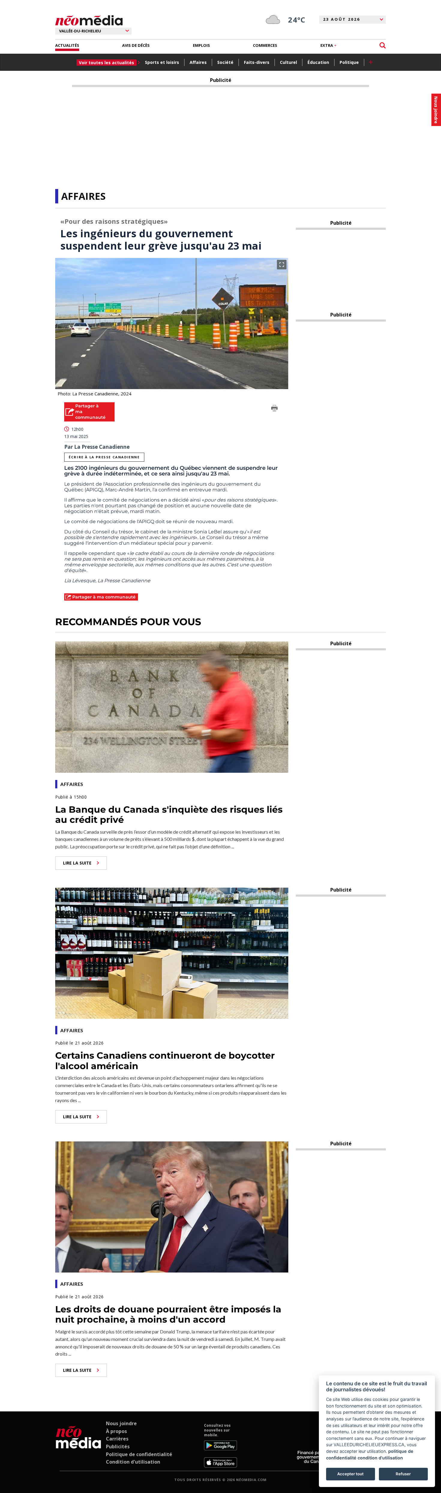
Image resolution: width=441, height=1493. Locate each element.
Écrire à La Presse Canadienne (104, 457)
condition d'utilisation (380, 1457)
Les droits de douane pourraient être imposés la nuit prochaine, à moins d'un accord (168, 1314)
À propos (116, 1431)
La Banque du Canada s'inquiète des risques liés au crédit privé (169, 815)
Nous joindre (121, 1423)
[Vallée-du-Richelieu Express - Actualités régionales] (89, 20)
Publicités (118, 1446)
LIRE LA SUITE (77, 863)
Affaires (198, 62)
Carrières (117, 1438)
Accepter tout (350, 1473)
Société (225, 62)
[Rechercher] (383, 45)
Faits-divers (256, 62)
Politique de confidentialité (139, 1454)
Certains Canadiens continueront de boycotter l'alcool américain (165, 1061)
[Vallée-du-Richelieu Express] (78, 1445)
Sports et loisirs (162, 62)
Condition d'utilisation (133, 1462)
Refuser (403, 1473)
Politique (349, 62)
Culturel (288, 62)
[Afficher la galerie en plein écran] (281, 264)
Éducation (318, 62)
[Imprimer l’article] (274, 409)
